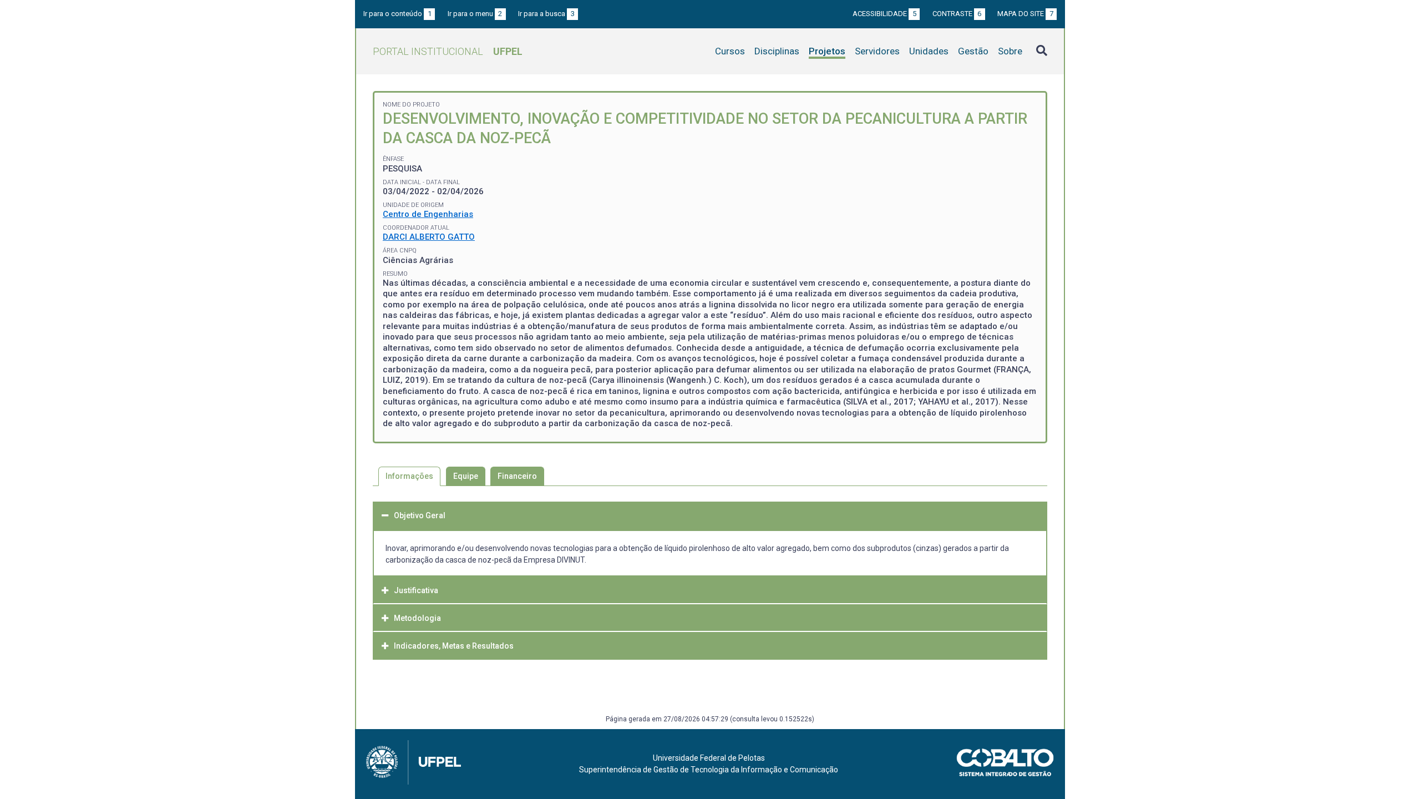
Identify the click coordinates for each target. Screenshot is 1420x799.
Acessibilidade (884, 13)
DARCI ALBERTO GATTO (429, 237)
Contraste (957, 13)
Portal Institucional (448, 51)
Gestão (973, 51)
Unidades (929, 51)
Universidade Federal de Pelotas (709, 758)
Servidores (877, 51)
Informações (409, 476)
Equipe (465, 476)
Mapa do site (1025, 13)
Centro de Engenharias (428, 214)
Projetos (827, 51)
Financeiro (517, 476)
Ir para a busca (546, 13)
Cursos (730, 51)
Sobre (1010, 51)
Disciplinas (776, 51)
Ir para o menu (475, 13)
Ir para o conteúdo (397, 13)
